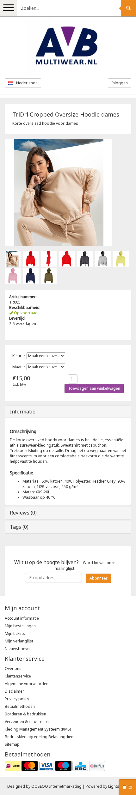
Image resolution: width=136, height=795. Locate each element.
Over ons (13, 668)
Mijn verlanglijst (19, 641)
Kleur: (19, 355)
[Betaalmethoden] (55, 765)
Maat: (19, 367)
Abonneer (99, 578)
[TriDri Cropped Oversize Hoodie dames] (13, 258)
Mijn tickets (15, 633)
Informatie (22, 411)
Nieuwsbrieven (18, 648)
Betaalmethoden (20, 706)
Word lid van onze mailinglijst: (64, 565)
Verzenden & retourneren (28, 721)
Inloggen (119, 83)
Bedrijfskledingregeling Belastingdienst (41, 736)
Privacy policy (17, 699)
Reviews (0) (23, 512)
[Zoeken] (128, 8)
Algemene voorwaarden (26, 683)
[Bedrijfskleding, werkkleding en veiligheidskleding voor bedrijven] (68, 47)
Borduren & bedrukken (25, 714)
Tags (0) (19, 526)
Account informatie (22, 618)
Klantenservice (18, 676)
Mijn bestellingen (20, 626)
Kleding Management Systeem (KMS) (38, 729)
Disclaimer (14, 691)
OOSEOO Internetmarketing (56, 786)
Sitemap (12, 744)
